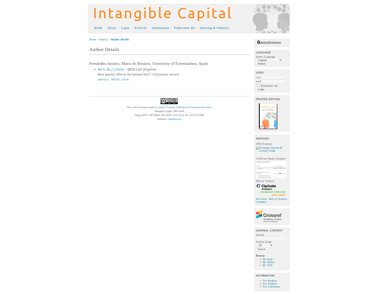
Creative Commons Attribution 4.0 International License (184, 107)
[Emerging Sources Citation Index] (271, 195)
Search (260, 235)
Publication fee (184, 28)
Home (98, 28)
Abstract (103, 79)
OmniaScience (175, 119)
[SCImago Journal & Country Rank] (273, 150)
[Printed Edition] (268, 129)
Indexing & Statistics (214, 28)
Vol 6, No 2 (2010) (111, 69)
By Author (269, 262)
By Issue (268, 259)
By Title (267, 265)
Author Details (120, 39)
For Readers (270, 280)
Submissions (160, 28)
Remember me (269, 85)
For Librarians (271, 286)
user (258, 77)
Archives (140, 28)
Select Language (265, 56)
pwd (258, 81)
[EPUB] (125, 79)
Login (125, 28)
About (111, 28)
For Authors (270, 283)
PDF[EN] (115, 79)
